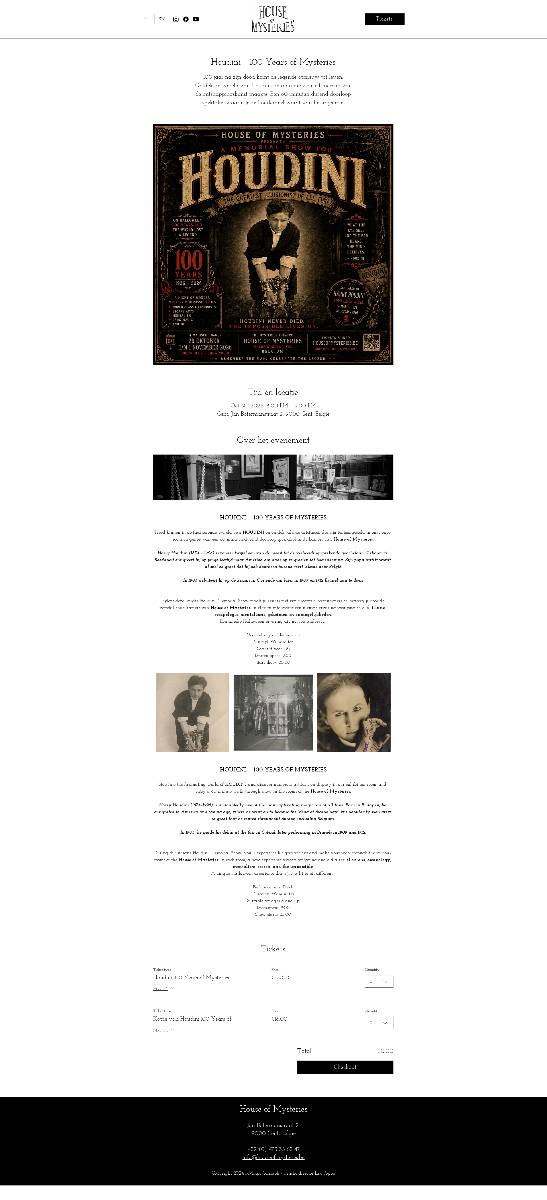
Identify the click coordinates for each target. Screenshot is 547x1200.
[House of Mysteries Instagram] (175, 19)
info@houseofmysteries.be (273, 1157)
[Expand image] (192, 712)
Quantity (372, 970)
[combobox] (379, 982)
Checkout (345, 1067)
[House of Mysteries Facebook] (185, 19)
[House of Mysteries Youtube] (195, 19)
